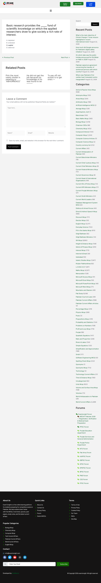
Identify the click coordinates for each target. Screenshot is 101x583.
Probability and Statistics (84, 322)
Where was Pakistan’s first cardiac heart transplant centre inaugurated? (86, 77)
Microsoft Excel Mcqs (83, 280)
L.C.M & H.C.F (80, 267)
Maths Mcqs (80, 270)
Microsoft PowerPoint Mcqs (85, 284)
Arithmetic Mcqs (81, 102)
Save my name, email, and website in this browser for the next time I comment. (36, 141)
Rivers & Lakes (81, 342)
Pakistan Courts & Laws (84, 297)
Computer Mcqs (81, 135)
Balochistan (80, 115)
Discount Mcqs (81, 217)
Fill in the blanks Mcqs (83, 230)
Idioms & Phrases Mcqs (84, 247)
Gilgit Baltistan (81, 234)
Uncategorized (81, 381)
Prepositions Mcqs (82, 319)
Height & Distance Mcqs (84, 244)
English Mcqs (80, 224)
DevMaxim (15, 573)
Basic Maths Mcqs (82, 118)
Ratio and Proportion (83, 339)
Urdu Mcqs (79, 384)
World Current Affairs (83, 402)
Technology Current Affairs (85, 374)
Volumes (79, 393)
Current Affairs (81, 148)
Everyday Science (82, 227)
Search (78, 21)
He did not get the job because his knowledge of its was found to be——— (35, 79)
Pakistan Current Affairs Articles (87, 303)
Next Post (65, 57)
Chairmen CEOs (81, 125)
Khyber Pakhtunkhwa (83, 264)
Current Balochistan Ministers (86, 157)
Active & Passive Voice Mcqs (86, 90)
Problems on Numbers (84, 326)
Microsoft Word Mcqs (83, 287)
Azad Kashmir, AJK (82, 112)
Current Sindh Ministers (84, 196)
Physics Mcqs (80, 312)
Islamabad (79, 257)
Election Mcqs (81, 220)
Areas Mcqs (80, 99)
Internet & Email (81, 254)
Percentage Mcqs (82, 309)
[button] (50, 10)
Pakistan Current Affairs (84, 300)
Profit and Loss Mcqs (83, 329)
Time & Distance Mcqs (83, 378)
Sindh (78, 354)
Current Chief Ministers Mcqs (86, 166)
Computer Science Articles (85, 138)
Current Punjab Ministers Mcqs (87, 191)
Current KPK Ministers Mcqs (86, 187)
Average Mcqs (81, 109)
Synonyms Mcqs (81, 368)
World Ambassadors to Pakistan (87, 396)
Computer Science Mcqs (84, 142)
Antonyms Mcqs (81, 95)
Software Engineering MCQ (85, 358)
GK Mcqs (79, 240)
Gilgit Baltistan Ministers (84, 237)
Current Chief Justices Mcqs (86, 163)
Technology (80, 371)
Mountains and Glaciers (84, 290)
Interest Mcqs (80, 250)
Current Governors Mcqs (84, 175)
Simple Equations (82, 346)
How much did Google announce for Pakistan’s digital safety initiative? (87, 49)
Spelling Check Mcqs (83, 361)
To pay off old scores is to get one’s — (55, 77)
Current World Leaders (84, 199)
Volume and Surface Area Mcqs (87, 388)
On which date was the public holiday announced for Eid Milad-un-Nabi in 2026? (87, 57)
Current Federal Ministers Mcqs (87, 169)
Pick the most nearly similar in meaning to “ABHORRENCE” (13, 78)
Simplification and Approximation (87, 349)
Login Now (90, 4)
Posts (78, 316)
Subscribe (63, 564)
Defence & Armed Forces (84, 208)
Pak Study (79, 293)
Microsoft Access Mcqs (84, 277)
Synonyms (79, 364)
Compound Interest (82, 132)
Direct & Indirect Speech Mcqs (86, 211)
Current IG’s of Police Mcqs (85, 184)
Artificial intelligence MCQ (85, 105)
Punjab (78, 332)
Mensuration (80, 273)
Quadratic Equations (83, 335)
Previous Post (8, 57)
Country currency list (83, 145)
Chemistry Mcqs (81, 129)
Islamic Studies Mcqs (83, 260)
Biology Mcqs (80, 122)
